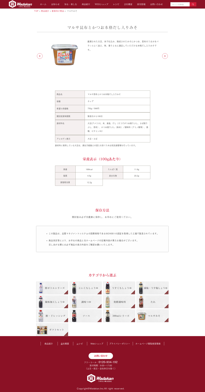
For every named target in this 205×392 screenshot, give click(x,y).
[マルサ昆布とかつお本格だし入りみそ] (40, 56)
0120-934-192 (108, 362)
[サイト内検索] (193, 4)
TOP (36, 11)
